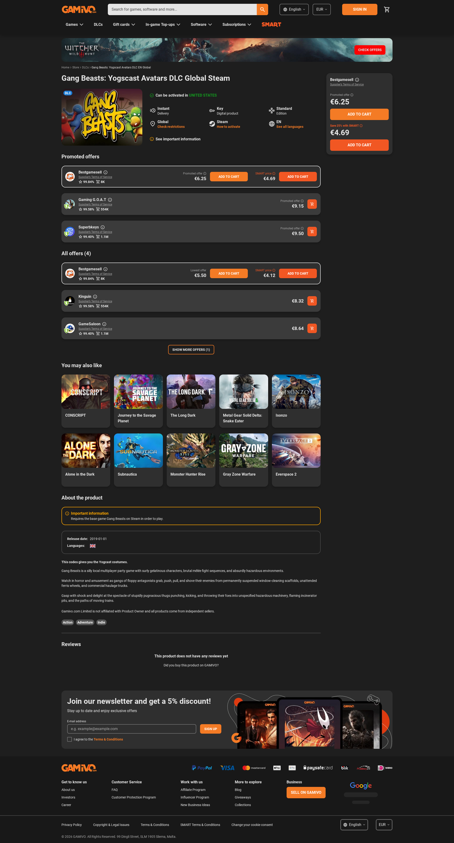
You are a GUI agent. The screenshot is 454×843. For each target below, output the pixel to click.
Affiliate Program (193, 790)
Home (65, 67)
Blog (238, 790)
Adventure (85, 622)
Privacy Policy (71, 825)
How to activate (228, 127)
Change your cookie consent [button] (252, 825)
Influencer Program (195, 797)
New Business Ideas (195, 805)
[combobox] (182, 9)
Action (68, 622)
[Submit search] (262, 9)
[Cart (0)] (387, 9)
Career (66, 805)
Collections (243, 805)
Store (75, 67)
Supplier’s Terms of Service (95, 177)
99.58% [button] (88, 209)
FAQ (115, 790)
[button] (70, 176)
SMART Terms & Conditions (200, 825)
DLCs (85, 67)
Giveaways (243, 797)
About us (68, 790)
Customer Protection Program (134, 797)
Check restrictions (171, 127)
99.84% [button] (88, 182)
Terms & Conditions (108, 739)
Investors (68, 797)
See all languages (289, 127)
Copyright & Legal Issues (111, 825)
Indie (101, 622)
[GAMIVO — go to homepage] (78, 9)
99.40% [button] (88, 237)
